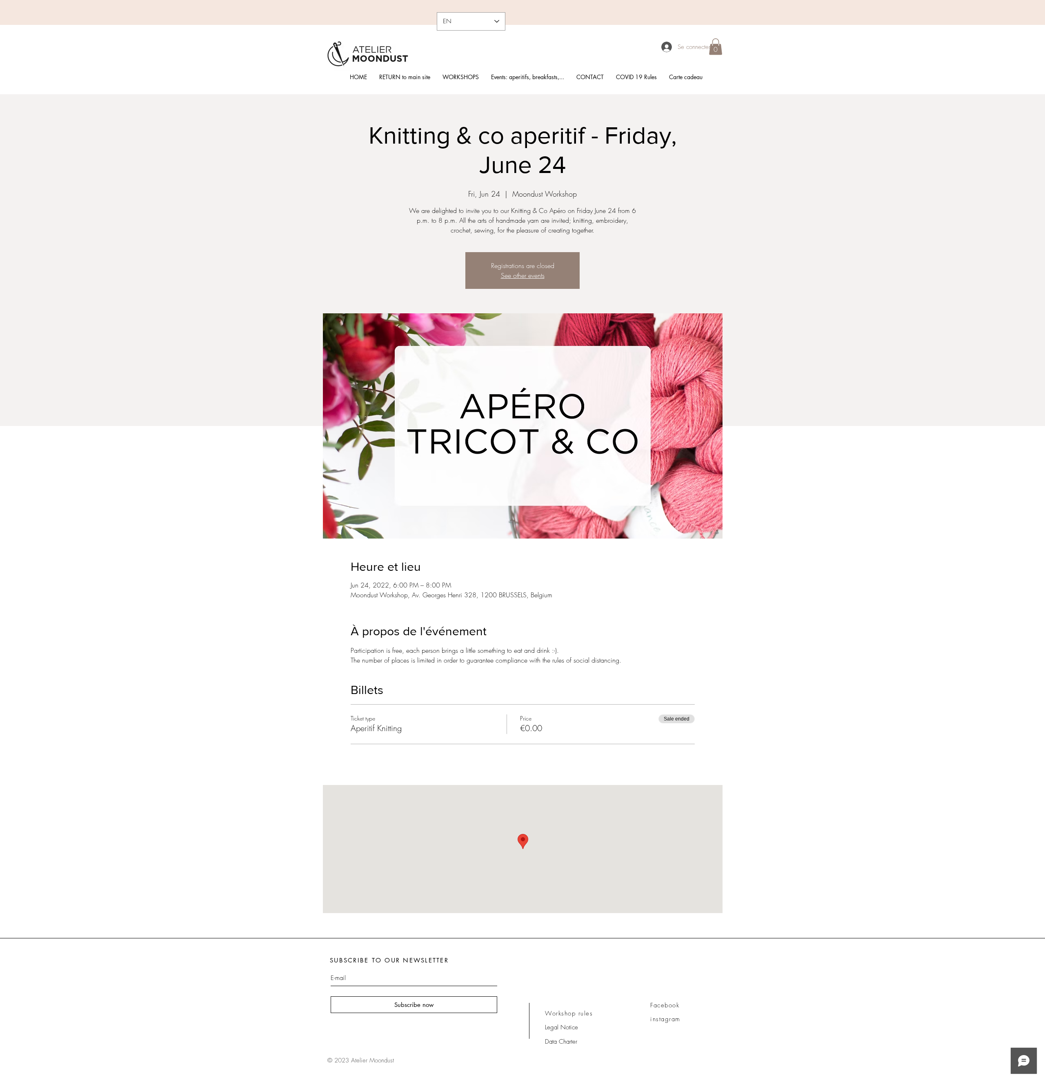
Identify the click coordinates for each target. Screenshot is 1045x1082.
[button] (716, 46)
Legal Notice (561, 1027)
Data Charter (561, 1042)
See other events (523, 275)
